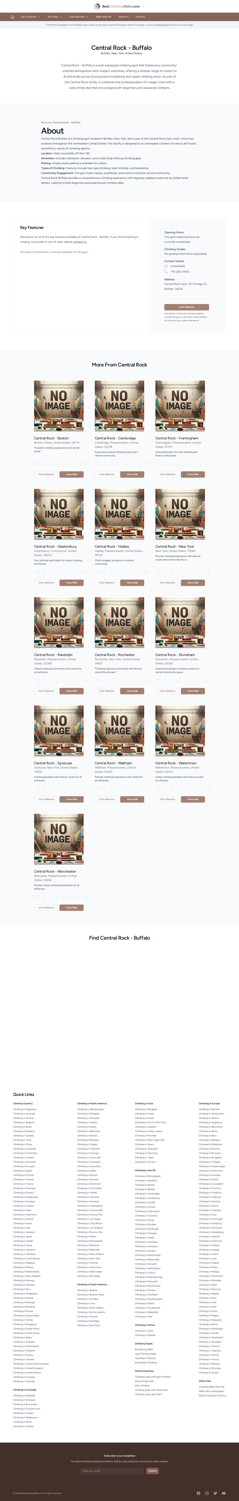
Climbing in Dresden (210, 1175)
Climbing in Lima (86, 1303)
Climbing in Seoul (144, 1144)
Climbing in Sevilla (208, 1333)
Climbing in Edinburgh (147, 1228)
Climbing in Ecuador (24, 1166)
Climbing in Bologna (209, 1140)
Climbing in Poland (23, 1298)
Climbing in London (145, 1250)
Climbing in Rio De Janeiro (91, 1312)
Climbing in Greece (23, 1192)
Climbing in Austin (87, 1126)
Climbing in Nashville (88, 1249)
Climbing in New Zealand (26, 1276)
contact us (79, 241)
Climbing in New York (88, 1258)
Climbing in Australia (24, 1113)
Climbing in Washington (90, 1271)
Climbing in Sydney (23, 1426)
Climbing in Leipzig (209, 1249)
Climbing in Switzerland (26, 1346)
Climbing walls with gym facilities (153, 1376)
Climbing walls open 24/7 (148, 1394)
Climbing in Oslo (207, 1302)
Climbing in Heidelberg (211, 1232)
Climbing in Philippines (25, 1293)
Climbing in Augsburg (210, 1122)
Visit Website (186, 307)
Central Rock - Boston (51, 438)
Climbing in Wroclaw (210, 1368)
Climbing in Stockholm (211, 1337)
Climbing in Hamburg (210, 1223)
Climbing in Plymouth (146, 1281)
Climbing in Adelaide (24, 1395)
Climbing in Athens (209, 1118)
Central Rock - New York (174, 546)
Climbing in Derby (144, 1220)
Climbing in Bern (208, 1135)
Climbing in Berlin (208, 1131)
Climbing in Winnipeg (88, 1276)
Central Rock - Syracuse (53, 763)
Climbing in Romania (24, 1306)
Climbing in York (143, 1316)
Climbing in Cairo (144, 1330)
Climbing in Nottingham (148, 1268)
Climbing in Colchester (147, 1211)
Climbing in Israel (22, 1223)
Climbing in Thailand (24, 1350)
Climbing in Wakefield (146, 1312)
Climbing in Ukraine (23, 1359)
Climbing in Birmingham (148, 1176)
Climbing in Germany (24, 1188)
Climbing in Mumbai (145, 1135)
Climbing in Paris (208, 1306)
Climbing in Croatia (23, 1157)
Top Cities (52, 16)
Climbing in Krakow (209, 1245)
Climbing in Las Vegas (89, 1219)
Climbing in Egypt (22, 1170)
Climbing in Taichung (146, 1153)
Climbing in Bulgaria (23, 1131)
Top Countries (28, 16)
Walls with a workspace (211, 1391)
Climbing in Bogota (87, 1290)
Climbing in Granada (210, 1210)
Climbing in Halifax (87, 1192)
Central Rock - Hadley (112, 546)
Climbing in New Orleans (90, 1254)
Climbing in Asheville (88, 1118)
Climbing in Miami (86, 1236)
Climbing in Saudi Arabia (26, 1315)
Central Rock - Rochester (115, 655)
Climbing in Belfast (145, 1189)
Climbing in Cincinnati (89, 1157)
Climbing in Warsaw (209, 1363)
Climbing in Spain (22, 1337)
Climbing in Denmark (24, 1161)
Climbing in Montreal (88, 1245)
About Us (123, 16)
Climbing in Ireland (23, 1219)
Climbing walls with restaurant (151, 1389)
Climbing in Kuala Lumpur (148, 1131)
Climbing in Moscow (210, 1289)
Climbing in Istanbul (145, 1126)
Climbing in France (23, 1183)
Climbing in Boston (87, 1135)
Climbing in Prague (209, 1315)
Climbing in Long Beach (90, 1223)
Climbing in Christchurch (26, 1408)
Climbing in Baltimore (88, 1131)
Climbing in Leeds (144, 1237)
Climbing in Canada (23, 1135)
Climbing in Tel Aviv (145, 1161)
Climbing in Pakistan (24, 1284)
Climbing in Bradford (146, 1180)
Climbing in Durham (87, 1179)
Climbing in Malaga (209, 1271)
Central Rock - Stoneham (175, 655)
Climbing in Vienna (209, 1359)
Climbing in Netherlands (26, 1271)
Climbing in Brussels (210, 1153)
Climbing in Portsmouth (147, 1285)
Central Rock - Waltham (113, 763)
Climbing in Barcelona (210, 1126)
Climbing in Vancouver (89, 1267)
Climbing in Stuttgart (210, 1341)
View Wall (71, 474)
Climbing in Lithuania (24, 1254)
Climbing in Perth (22, 1421)
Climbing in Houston (88, 1201)
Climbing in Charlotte (88, 1148)
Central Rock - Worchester (55, 871)
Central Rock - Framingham (176, 438)
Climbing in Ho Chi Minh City (150, 1122)
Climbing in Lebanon (24, 1249)
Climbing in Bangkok (146, 1109)
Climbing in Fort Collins (89, 1188)
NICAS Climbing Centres (212, 1395)
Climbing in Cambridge (147, 1193)
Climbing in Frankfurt (210, 1192)
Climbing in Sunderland (147, 1307)
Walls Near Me (103, 16)
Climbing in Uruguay (24, 1376)
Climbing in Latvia (22, 1245)
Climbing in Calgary (87, 1144)
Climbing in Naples (209, 1293)
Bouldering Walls (144, 1349)
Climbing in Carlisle (145, 1206)
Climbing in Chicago (88, 1153)
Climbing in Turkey (23, 1355)
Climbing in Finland (23, 1179)
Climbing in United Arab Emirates (31, 1363)
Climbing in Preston (145, 1290)
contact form (161, 24)
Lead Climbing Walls (145, 1353)
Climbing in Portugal (24, 1302)
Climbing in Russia (23, 1311)
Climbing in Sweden (24, 1341)
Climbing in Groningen (211, 1219)
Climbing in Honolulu (88, 1197)
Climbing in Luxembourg (26, 1258)
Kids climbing (142, 1385)
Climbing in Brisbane (24, 1399)
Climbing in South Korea (26, 1333)
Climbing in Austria (23, 1118)
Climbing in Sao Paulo (88, 1325)
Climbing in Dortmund (211, 1170)
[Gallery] (59, 406)
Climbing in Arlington (88, 1113)
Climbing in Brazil (22, 1126)
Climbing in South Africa (26, 1328)
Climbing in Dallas (86, 1170)
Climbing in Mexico (23, 1267)
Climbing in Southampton (149, 1299)
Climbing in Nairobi (145, 1335)
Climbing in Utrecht (209, 1346)
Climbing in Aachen (209, 1109)
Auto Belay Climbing (146, 1362)
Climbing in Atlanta (87, 1122)
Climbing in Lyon (208, 1258)
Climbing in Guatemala (25, 1197)
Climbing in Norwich (146, 1263)
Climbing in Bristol (144, 1184)
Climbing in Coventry (146, 1215)
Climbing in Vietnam (24, 1381)
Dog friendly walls (144, 1381)
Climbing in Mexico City (90, 1232)
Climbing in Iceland (23, 1205)
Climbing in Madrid (209, 1262)
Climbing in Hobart (23, 1413)
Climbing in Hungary (24, 1201)
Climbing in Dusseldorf (211, 1183)
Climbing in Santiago (88, 1320)
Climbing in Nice (208, 1298)
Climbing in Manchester (148, 1255)
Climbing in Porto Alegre (90, 1307)
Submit (152, 1470)
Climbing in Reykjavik (210, 1319)
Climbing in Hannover (210, 1227)
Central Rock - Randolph (53, 655)
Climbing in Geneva (209, 1201)
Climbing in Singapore (25, 1324)
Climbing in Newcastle (147, 1259)
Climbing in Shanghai (146, 1148)
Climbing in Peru (22, 1289)
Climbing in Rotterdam (211, 1328)
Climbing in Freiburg (210, 1197)
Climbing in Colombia (24, 1148)
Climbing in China (22, 1144)
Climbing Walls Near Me (211, 1386)
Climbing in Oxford (145, 1272)
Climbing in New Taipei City (149, 1140)
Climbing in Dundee (145, 1224)
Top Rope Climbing (145, 1358)
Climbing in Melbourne (25, 1417)
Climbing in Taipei (144, 1157)
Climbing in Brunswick (25, 1404)
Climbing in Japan (22, 1236)
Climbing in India (22, 1210)
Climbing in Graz (208, 1214)
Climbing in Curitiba (87, 1299)
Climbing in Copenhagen (212, 1166)
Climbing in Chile (22, 1140)
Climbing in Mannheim (211, 1276)
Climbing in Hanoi (144, 1118)
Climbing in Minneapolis (90, 1240)
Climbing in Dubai (144, 1113)
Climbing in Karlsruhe (210, 1240)
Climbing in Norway (23, 1280)
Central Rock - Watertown (175, 763)
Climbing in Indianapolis (90, 1205)
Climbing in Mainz (208, 1267)
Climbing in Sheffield (146, 1294)
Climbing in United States (27, 1372)
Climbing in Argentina (24, 1109)
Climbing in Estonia (23, 1175)
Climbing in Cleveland (88, 1161)
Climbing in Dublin (208, 1179)
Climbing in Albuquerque (90, 1109)
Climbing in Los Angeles (90, 1227)
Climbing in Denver (87, 1175)
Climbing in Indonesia (24, 1214)
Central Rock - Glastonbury (55, 546)
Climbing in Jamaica (24, 1232)
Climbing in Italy (21, 1227)
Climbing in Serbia (23, 1319)
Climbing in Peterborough (149, 1277)
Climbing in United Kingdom (28, 1368)
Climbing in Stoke (144, 1303)
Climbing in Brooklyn (88, 1140)
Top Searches (77, 16)
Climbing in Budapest (210, 1157)
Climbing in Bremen (209, 1148)
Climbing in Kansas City (89, 1214)
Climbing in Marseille (210, 1280)
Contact (140, 16)
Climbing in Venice (209, 1355)
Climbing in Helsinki (209, 1236)
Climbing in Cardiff (145, 1202)
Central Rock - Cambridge (115, 438)
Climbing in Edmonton (89, 1183)
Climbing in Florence (210, 1188)
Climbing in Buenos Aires (90, 1294)
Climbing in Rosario (87, 1316)
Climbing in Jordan (23, 1240)
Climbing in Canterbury (147, 1198)
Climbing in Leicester (146, 1242)
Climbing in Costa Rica (25, 1153)
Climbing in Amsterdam (211, 1113)
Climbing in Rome (208, 1324)
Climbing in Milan (208, 1284)
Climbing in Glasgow (146, 1233)
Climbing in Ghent (208, 1205)
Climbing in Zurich (209, 1372)
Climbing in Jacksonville (90, 1210)
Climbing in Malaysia (24, 1262)
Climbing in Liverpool (146, 1246)
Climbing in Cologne (210, 1161)
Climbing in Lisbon (209, 1254)
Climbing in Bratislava (210, 1144)
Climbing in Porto (208, 1311)
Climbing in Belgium (24, 1122)
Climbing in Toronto (87, 1262)
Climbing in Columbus (89, 1166)
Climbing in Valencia (210, 1350)
